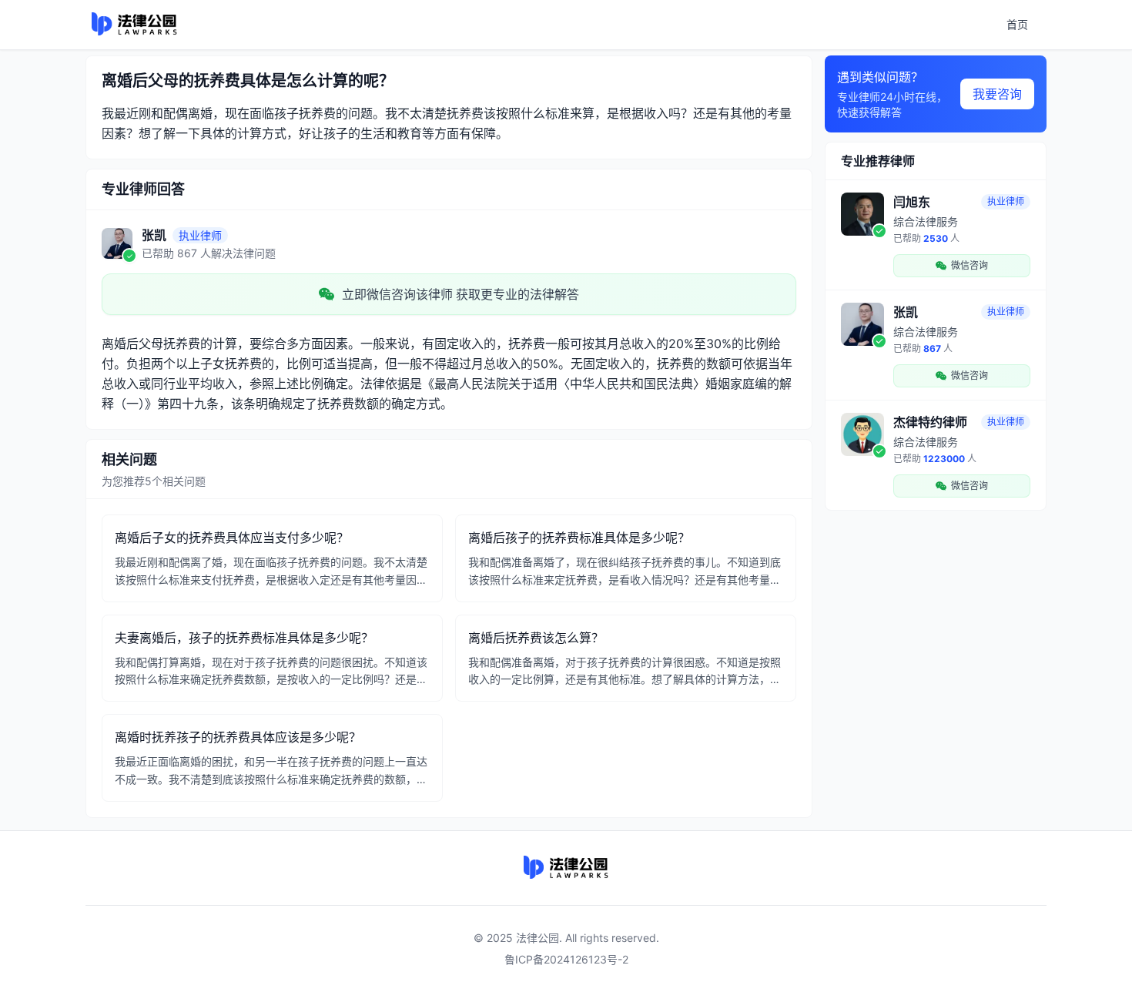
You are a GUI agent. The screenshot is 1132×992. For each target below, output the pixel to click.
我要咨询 (997, 94)
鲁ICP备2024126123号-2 (566, 959)
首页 (1017, 24)
